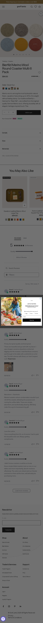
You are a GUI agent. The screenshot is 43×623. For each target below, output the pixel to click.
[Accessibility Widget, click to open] (3, 618)
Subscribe (32, 320)
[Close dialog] (41, 299)
